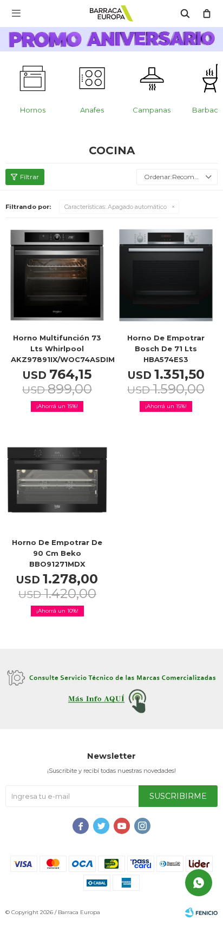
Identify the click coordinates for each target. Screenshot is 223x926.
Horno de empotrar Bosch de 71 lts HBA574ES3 (166, 348)
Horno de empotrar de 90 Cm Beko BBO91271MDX (57, 553)
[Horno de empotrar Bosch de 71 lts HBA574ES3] (166, 275)
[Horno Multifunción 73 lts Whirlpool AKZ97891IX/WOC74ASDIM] (57, 275)
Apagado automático (115, 207)
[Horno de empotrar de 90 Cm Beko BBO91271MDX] (57, 479)
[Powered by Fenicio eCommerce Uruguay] (201, 912)
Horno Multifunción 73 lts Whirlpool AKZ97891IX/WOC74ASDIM (57, 348)
